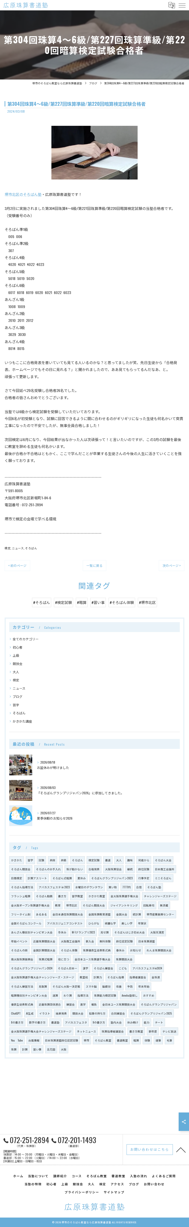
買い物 (113, 887)
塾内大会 (116, 1022)
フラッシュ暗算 (20, 896)
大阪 (63, 1049)
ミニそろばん (163, 878)
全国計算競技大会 (44, 950)
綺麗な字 (110, 923)
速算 (55, 995)
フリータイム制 (20, 914)
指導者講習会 (138, 977)
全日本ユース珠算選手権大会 (92, 959)
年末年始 (143, 986)
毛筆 (169, 1040)
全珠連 (156, 977)
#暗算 (81, 602)
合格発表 (94, 869)
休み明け (132, 1022)
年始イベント (19, 941)
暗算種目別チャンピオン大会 (29, 995)
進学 (83, 1004)
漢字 (85, 968)
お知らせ (135, 950)
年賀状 (142, 923)
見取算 (43, 986)
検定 (8, 548)
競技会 (17, 663)
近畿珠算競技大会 (44, 941)
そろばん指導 (115, 977)
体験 (147, 1040)
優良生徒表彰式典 (22, 1004)
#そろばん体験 (122, 602)
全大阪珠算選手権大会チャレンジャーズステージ (41, 1031)
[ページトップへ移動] (181, 1149)
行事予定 (143, 878)
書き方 (62, 896)
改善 (119, 986)
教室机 (84, 977)
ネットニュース (86, 1031)
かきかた (16, 860)
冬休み (62, 932)
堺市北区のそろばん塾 (23, 194)
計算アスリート (37, 878)
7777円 (126, 887)
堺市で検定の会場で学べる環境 (30, 518)
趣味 (130, 860)
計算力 (98, 977)
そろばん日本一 (67, 968)
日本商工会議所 (164, 869)
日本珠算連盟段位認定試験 (61, 1040)
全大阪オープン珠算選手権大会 (30, 905)
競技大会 (77, 1013)
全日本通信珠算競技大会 (68, 914)
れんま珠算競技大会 (159, 950)
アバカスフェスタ (76, 1022)
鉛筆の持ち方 (97, 1013)
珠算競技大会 (124, 959)
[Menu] (182, 5)
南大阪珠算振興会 (22, 959)
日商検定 (16, 878)
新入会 (90, 941)
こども (123, 968)
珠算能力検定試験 (105, 995)
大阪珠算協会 (113, 869)
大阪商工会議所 (70, 941)
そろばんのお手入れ (48, 869)
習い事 (37, 1049)
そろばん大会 (163, 860)
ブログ (17, 696)
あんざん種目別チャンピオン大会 (32, 932)
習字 (16, 704)
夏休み (81, 878)
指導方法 (83, 995)
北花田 (51, 1049)
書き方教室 (136, 1031)
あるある (41, 914)
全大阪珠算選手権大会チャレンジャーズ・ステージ (42, 977)
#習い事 (98, 602)
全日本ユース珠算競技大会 (118, 1004)
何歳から (143, 860)
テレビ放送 (169, 1031)
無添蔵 (164, 905)
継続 (130, 869)
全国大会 (121, 914)
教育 (58, 905)
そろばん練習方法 (22, 986)
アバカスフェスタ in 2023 (54, 887)
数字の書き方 (37, 1022)
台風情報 (33, 1040)
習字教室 (77, 896)
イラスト (44, 1013)
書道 (108, 860)
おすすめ (148, 995)
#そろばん (41, 602)
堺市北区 (71, 905)
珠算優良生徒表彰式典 (97, 950)
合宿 (139, 887)
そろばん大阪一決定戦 (66, 986)
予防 (130, 986)
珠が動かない (74, 869)
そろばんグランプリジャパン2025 (151, 1013)
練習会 (70, 1004)
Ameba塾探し (130, 995)
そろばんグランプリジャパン (159, 1004)
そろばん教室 (103, 1040)
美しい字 (127, 923)
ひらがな (93, 923)
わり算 (68, 995)
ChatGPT (16, 1013)
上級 (16, 655)
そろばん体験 (69, 950)
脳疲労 (106, 986)
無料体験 (105, 941)
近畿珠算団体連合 (50, 1004)
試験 (41, 860)
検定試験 (94, 860)
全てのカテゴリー (25, 638)
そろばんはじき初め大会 (129, 932)
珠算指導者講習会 (113, 1031)
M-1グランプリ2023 (83, 932)
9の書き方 (99, 1022)
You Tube (17, 1040)
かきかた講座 (22, 721)
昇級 (63, 860)
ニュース (18, 548)
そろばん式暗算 (62, 878)
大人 (16, 671)
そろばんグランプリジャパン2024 (31, 968)
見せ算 (104, 932)
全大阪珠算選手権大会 (124, 896)
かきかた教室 (97, 896)
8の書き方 (17, 1022)
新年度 (153, 1031)
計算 (25, 1049)
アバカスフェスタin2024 (147, 968)
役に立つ (63, 959)
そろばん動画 (44, 896)
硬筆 (158, 1040)
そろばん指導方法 (22, 887)
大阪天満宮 (157, 932)
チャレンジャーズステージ (160, 896)
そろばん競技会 (20, 869)
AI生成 (30, 1013)
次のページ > (171, 565)
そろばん (31, 548)
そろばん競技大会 (94, 905)
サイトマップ (114, 1192)
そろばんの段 (19, 950)
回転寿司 (148, 905)
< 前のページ (17, 565)
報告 (94, 1004)
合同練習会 (118, 1013)
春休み (120, 950)
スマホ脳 (91, 986)
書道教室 (122, 1040)
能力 (146, 1022)
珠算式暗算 (46, 959)
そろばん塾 (154, 887)
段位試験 (143, 869)
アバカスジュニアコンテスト (65, 923)
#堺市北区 (147, 602)
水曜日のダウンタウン (89, 887)
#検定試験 (63, 602)
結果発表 (61, 1013)
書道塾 (55, 1022)
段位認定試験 (124, 941)
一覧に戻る (94, 565)
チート (159, 1022)
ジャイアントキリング (124, 905)
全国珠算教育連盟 (100, 914)
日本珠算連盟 (146, 941)
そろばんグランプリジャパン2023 (112, 878)
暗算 (136, 1040)
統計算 (137, 914)
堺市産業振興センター (160, 914)
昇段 (52, 860)
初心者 (17, 647)
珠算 (14, 1049)
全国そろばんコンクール (26, 923)
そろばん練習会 (103, 968)
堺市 (86, 1040)
